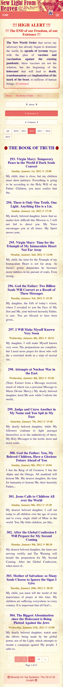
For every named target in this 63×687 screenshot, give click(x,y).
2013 (40, 130)
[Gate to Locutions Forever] (50, 12)
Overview (31, 113)
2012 (32, 130)
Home (5, 15)
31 (39, 659)
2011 (24, 130)
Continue (22, 83)
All (7, 130)
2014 (48, 130)
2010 (16, 130)
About (31, 104)
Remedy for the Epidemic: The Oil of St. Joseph (33, 678)
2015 (7, 136)
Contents (31, 122)
